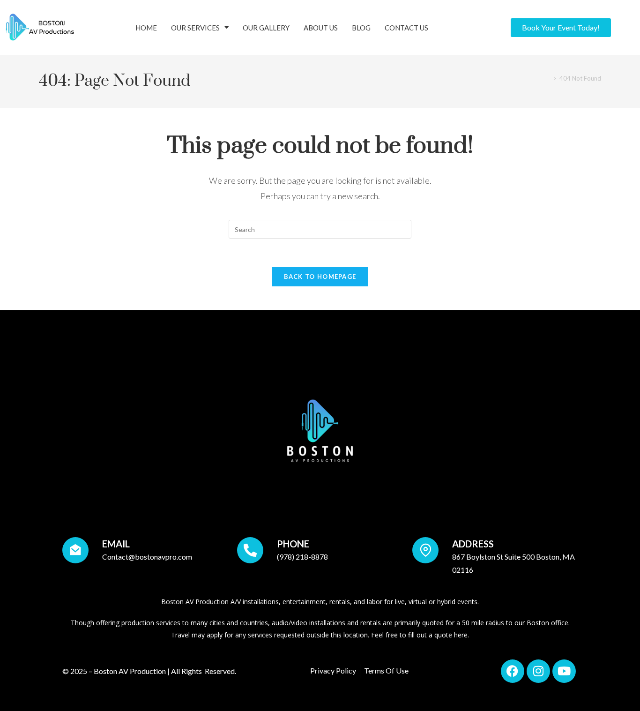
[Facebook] (512, 671)
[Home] (547, 78)
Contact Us (406, 27)
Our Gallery (266, 27)
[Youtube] (564, 671)
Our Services (195, 27)
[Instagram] (538, 671)
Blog (361, 27)
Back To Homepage (320, 276)
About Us (321, 27)
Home (146, 27)
